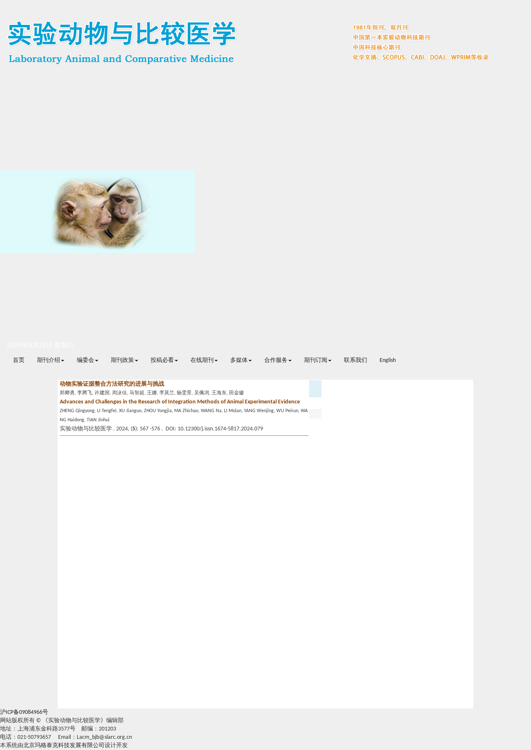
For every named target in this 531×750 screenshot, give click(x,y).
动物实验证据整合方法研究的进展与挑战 (112, 384)
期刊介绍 (48, 360)
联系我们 (355, 360)
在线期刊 (202, 360)
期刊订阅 (315, 360)
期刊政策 (122, 360)
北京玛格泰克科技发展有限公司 (64, 746)
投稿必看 (162, 360)
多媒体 (239, 360)
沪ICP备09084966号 (24, 712)
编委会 (85, 360)
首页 (18, 360)
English (388, 360)
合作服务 (275, 360)
